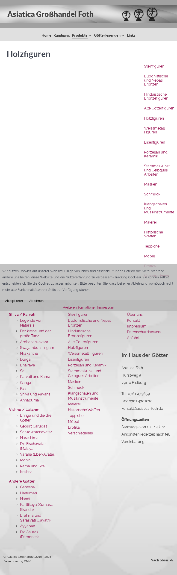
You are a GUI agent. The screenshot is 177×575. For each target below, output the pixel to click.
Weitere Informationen (79, 307)
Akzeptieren (14, 301)
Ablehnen (36, 301)
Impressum (105, 307)
